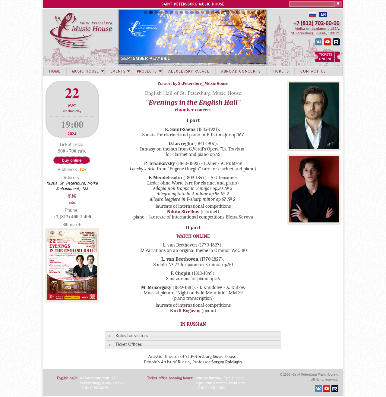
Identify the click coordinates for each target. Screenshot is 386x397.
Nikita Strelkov (183, 211)
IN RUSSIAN (193, 324)
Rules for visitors (131, 335)
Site (72, 202)
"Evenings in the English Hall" (193, 102)
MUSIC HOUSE (85, 71)
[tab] (193, 335)
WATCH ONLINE (193, 236)
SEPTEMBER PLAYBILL (145, 58)
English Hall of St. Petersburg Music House (193, 92)
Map (72, 195)
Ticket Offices (128, 344)
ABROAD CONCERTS (241, 71)
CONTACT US (313, 71)
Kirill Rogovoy (185, 310)
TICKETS (280, 71)
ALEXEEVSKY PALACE (189, 71)
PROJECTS (147, 71)
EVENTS (117, 71)
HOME (55, 71)
